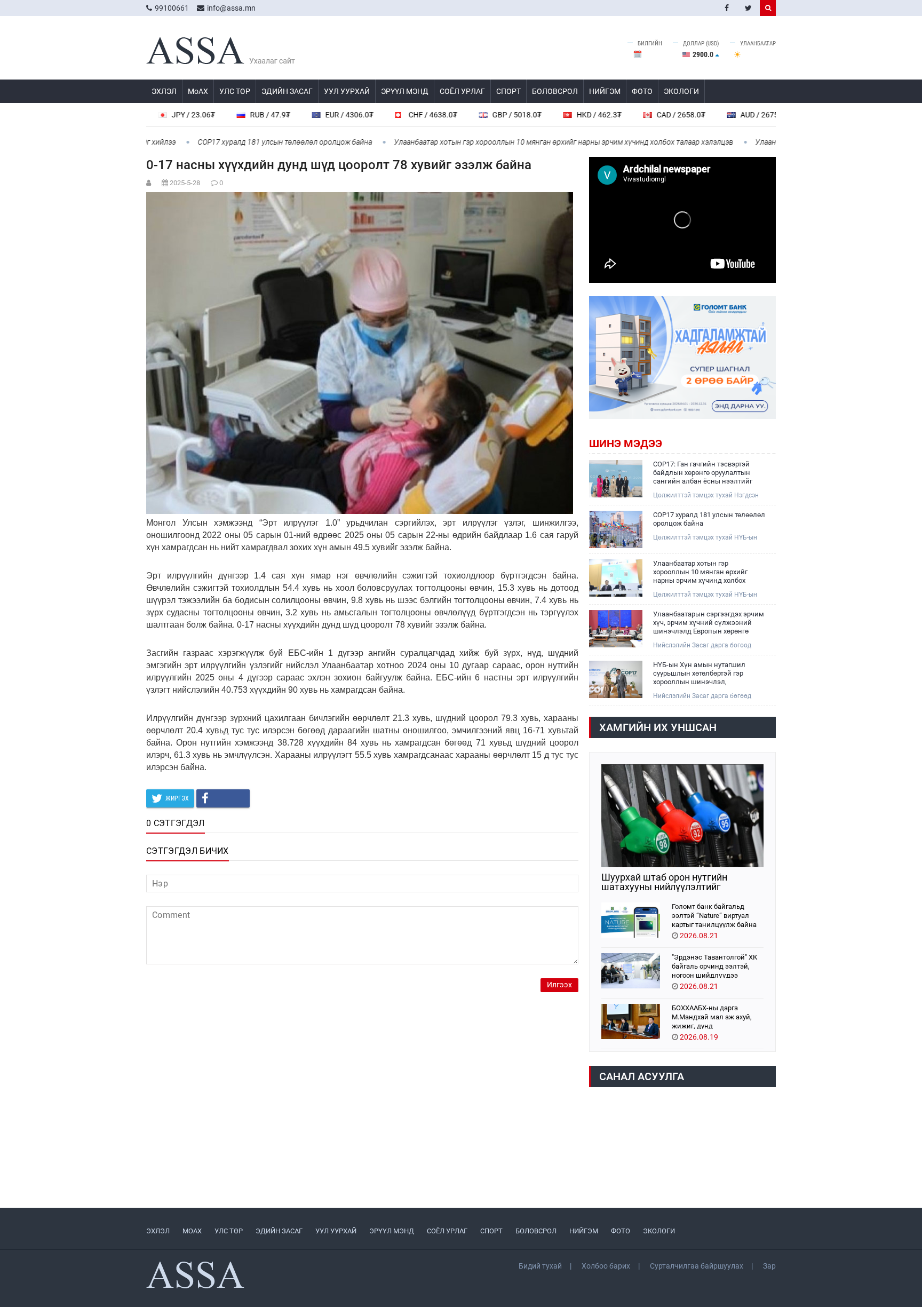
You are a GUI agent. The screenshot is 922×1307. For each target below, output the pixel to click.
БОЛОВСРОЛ (555, 91)
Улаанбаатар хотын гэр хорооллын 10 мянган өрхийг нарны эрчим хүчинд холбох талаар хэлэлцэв (522, 142)
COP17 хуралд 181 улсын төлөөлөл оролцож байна (243, 142)
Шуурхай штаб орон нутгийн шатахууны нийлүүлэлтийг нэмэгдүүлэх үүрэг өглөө (664, 882)
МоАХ (198, 91)
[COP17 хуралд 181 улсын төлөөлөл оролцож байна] (615, 529)
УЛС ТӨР (234, 91)
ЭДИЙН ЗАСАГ (287, 91)
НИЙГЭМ (605, 91)
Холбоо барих (606, 1266)
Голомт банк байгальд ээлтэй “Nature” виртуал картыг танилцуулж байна (714, 915)
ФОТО (642, 91)
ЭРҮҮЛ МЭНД (404, 91)
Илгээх (559, 984)
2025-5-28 (185, 183)
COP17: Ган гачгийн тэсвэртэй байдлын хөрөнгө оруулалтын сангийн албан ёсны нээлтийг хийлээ (702, 473)
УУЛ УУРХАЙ (347, 91)
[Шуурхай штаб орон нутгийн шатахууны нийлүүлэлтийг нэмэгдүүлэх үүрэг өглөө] (682, 815)
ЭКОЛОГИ (681, 91)
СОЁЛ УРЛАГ (462, 91)
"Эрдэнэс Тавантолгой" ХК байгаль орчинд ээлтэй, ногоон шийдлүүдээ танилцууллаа (714, 965)
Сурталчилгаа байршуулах (696, 1266)
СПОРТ (508, 91)
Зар (769, 1266)
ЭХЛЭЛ (164, 91)
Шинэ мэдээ (625, 443)
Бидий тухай (540, 1266)
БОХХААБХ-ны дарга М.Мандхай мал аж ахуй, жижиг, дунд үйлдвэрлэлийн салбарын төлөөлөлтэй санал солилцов (715, 1016)
